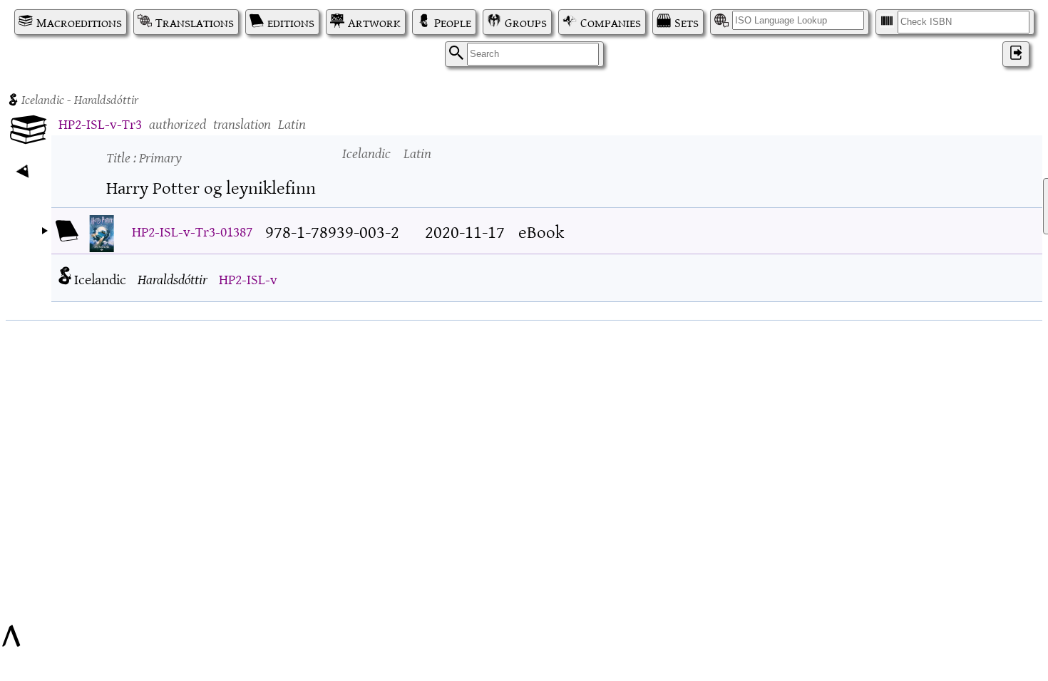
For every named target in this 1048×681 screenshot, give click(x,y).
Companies (610, 22)
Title (144, 156)
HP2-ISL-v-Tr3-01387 (192, 230)
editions (290, 22)
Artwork (374, 22)
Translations (194, 22)
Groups (526, 22)
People (452, 22)
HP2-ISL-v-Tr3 (100, 122)
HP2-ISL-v (248, 278)
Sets (686, 22)
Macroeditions (79, 22)
